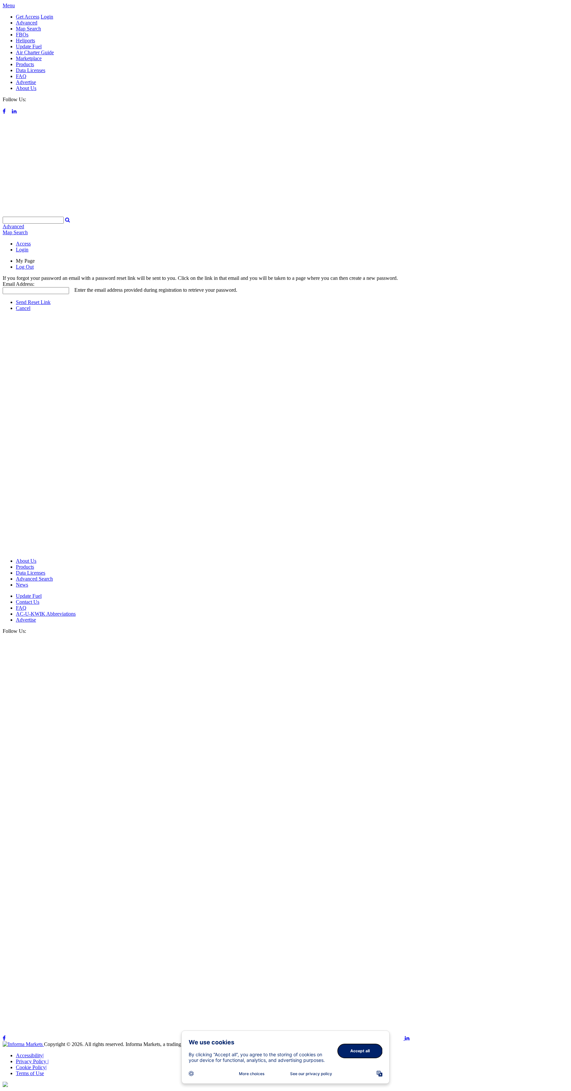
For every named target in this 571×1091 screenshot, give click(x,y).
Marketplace (29, 58)
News (22, 585)
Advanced (26, 22)
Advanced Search (34, 579)
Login (47, 17)
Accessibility (30, 1055)
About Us (26, 88)
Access (23, 243)
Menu (9, 5)
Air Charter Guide (35, 52)
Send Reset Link (33, 302)
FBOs (22, 34)
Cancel (23, 308)
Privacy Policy (32, 1061)
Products (25, 64)
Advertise (26, 82)
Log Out (25, 267)
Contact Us (27, 602)
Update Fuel (29, 46)
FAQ (21, 76)
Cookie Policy (31, 1067)
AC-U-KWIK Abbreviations (46, 614)
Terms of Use (30, 1073)
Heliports (25, 40)
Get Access (27, 17)
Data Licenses (30, 70)
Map (15, 232)
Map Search (28, 28)
